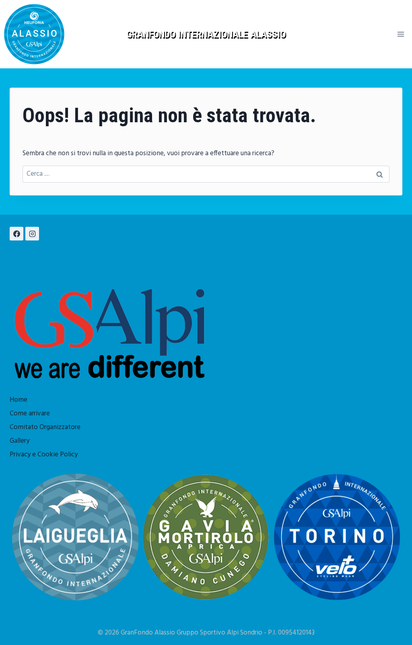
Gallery (19, 440)
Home (18, 399)
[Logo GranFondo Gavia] (205, 537)
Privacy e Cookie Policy (44, 454)
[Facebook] (16, 233)
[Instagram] (32, 233)
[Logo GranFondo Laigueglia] (75, 537)
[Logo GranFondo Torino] (337, 537)
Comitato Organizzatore (45, 427)
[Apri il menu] (400, 34)
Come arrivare (30, 413)
